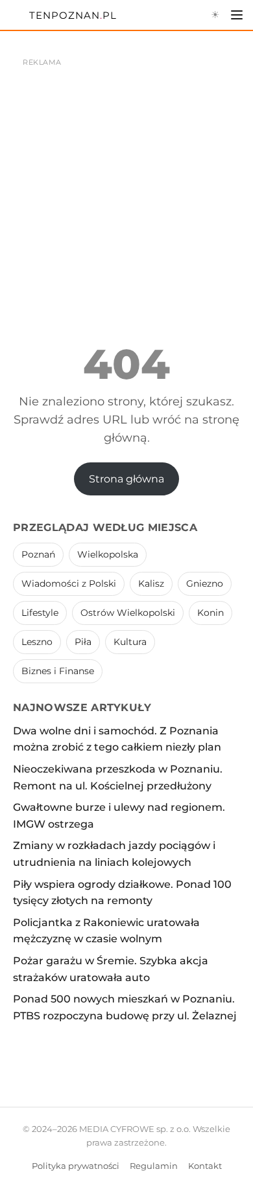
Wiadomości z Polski (68, 583)
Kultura (130, 642)
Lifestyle (39, 612)
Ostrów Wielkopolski (127, 612)
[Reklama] (126, 168)
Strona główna (126, 479)
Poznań (38, 554)
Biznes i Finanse (57, 671)
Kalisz (151, 583)
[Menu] (236, 14)
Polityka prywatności (75, 1166)
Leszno (37, 642)
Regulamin (154, 1166)
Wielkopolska (107, 554)
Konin (210, 612)
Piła (83, 642)
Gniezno (204, 583)
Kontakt (205, 1166)
